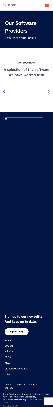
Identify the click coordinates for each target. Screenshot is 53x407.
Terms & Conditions (16, 397)
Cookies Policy (30, 397)
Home (8, 37)
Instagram (34, 384)
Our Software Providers (16, 368)
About (8, 356)
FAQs (7, 363)
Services (9, 346)
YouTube (9, 388)
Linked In (20, 384)
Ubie (17, 406)
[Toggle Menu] (47, 5)
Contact (8, 374)
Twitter (8, 384)
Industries (9, 351)
